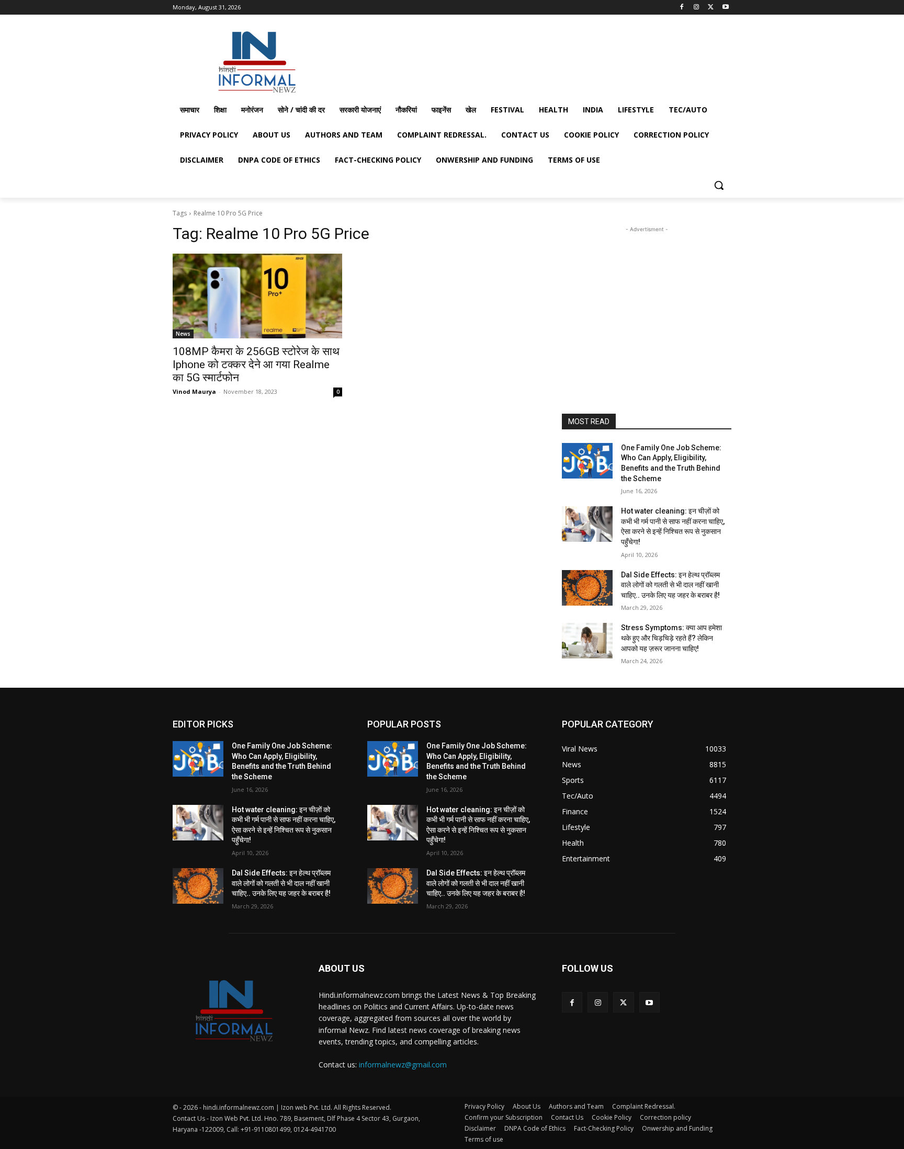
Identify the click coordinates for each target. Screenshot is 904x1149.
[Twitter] (711, 8)
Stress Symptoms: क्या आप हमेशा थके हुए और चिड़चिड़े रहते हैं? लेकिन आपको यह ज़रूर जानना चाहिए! (671, 637)
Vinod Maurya (194, 391)
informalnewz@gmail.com (403, 1065)
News (183, 333)
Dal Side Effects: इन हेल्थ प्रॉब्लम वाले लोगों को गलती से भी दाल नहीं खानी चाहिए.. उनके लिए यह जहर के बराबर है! (670, 585)
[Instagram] (697, 8)
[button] (718, 185)
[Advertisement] (530, 59)
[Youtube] (725, 8)
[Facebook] (682, 8)
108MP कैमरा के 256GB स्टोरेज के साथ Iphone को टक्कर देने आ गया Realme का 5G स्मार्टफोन (256, 364)
